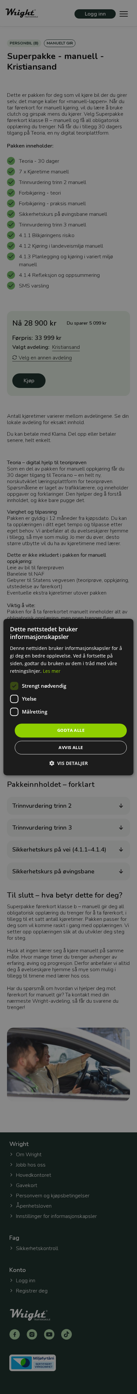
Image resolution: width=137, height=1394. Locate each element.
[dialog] (68, 697)
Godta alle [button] (70, 730)
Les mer (52, 671)
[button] (68, 763)
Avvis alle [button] (71, 747)
